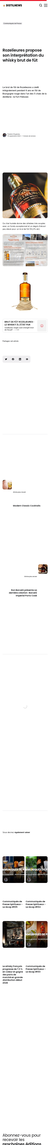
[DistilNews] (5, 944)
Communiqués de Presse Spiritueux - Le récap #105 (13, 904)
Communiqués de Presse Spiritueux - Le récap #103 (36, 969)
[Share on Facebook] (13, 359)
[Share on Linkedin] (20, 359)
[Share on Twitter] (6, 359)
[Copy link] (26, 359)
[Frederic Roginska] (4, 135)
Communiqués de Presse (12, 23)
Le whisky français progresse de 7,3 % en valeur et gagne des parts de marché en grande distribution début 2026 (13, 974)
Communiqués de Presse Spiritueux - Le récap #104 (36, 904)
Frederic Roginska (13, 134)
